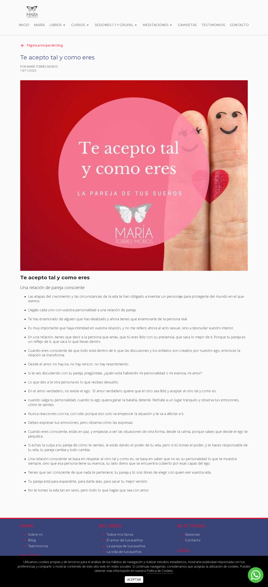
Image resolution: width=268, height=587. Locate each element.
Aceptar (134, 579)
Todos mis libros (120, 534)
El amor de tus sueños (125, 540)
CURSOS (78, 25)
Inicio (24, 25)
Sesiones (192, 534)
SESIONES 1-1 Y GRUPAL (114, 25)
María (39, 25)
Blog (32, 540)
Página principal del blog (45, 45)
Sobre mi (35, 534)
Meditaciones (156, 25)
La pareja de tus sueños (126, 546)
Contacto (239, 25)
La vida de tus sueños (124, 552)
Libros (55, 25)
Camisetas (187, 25)
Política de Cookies (160, 571)
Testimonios (213, 25)
